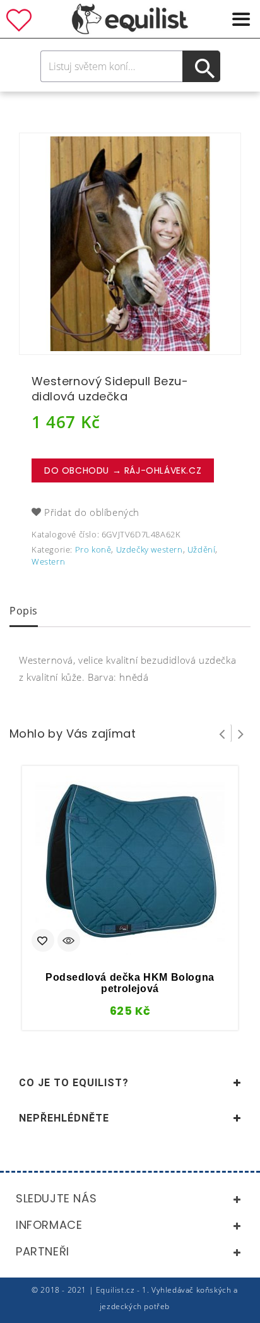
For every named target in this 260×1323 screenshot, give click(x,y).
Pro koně (93, 549)
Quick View (68, 941)
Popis (23, 611)
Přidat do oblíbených (91, 512)
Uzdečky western (149, 549)
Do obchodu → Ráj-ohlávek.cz (122, 470)
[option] (130, 244)
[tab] (23, 612)
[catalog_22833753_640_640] (130, 243)
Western (48, 561)
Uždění (201, 549)
